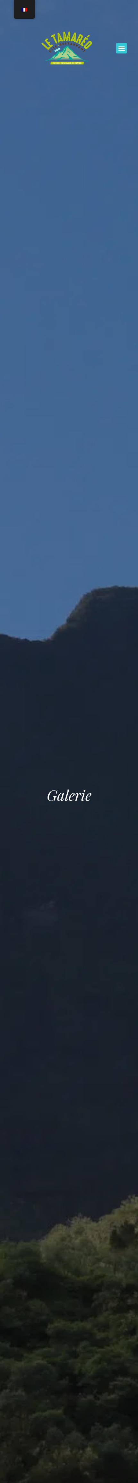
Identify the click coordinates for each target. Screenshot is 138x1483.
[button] (121, 48)
